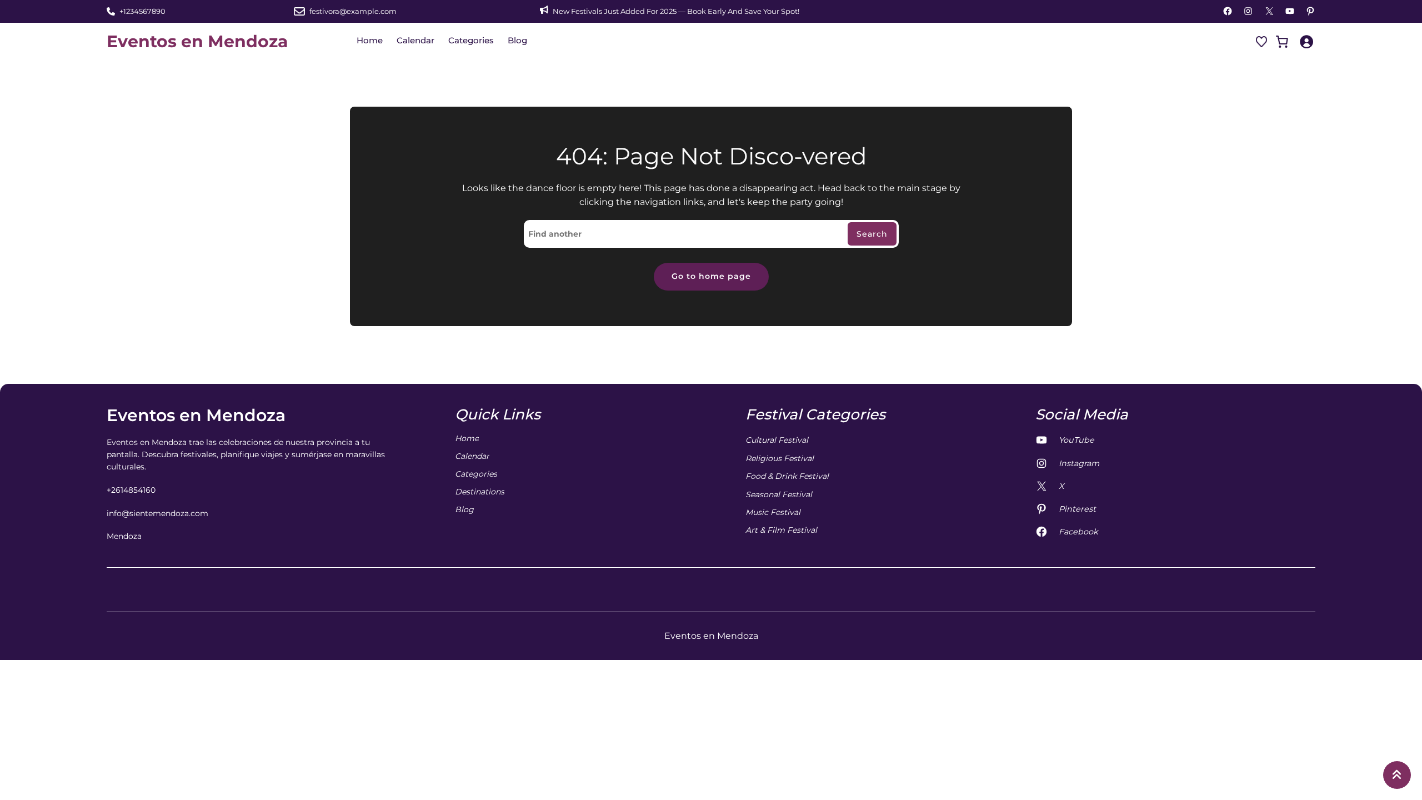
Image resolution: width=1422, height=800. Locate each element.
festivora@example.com (353, 11)
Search (872, 234)
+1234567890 (142, 11)
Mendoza (124, 536)
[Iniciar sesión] (1306, 41)
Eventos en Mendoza (197, 41)
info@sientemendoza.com (157, 513)
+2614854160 (131, 490)
